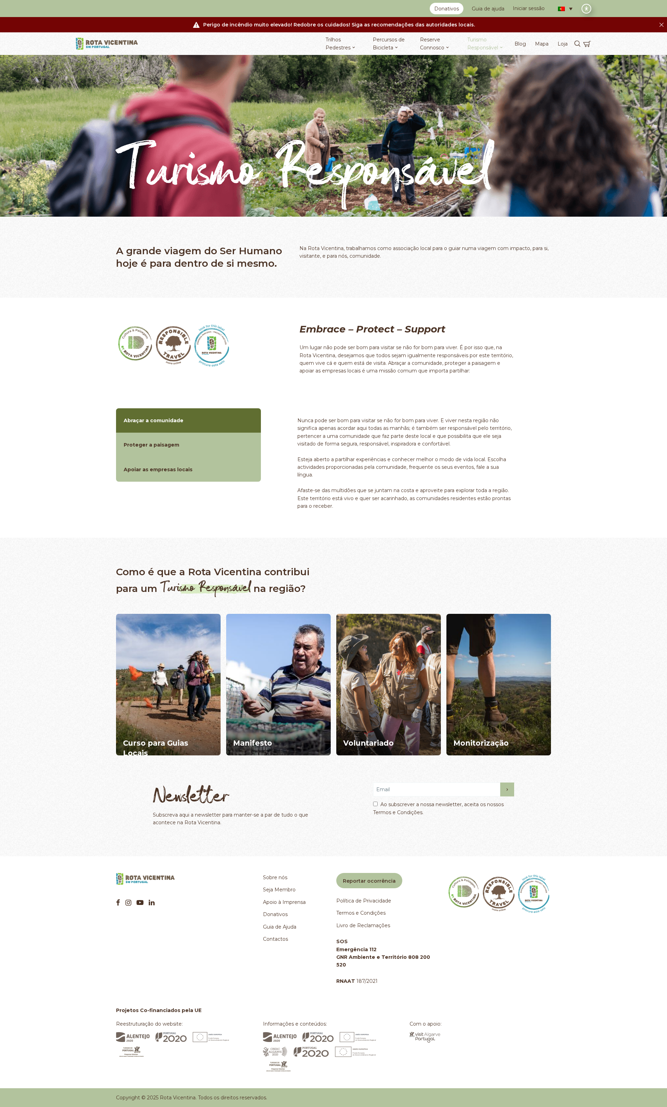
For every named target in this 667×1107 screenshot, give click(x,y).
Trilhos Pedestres (338, 43)
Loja (563, 44)
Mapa (542, 44)
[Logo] (107, 44)
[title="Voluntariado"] (388, 684)
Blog (520, 44)
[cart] (587, 44)
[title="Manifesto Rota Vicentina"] (278, 684)
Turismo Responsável (482, 43)
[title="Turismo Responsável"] (173, 345)
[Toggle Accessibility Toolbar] (586, 9)
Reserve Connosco (432, 43)
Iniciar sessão (529, 8)
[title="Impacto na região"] (498, 684)
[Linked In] (152, 902)
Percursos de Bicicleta (389, 43)
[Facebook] (118, 902)
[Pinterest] (140, 902)
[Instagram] (128, 902)
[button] (565, 8)
